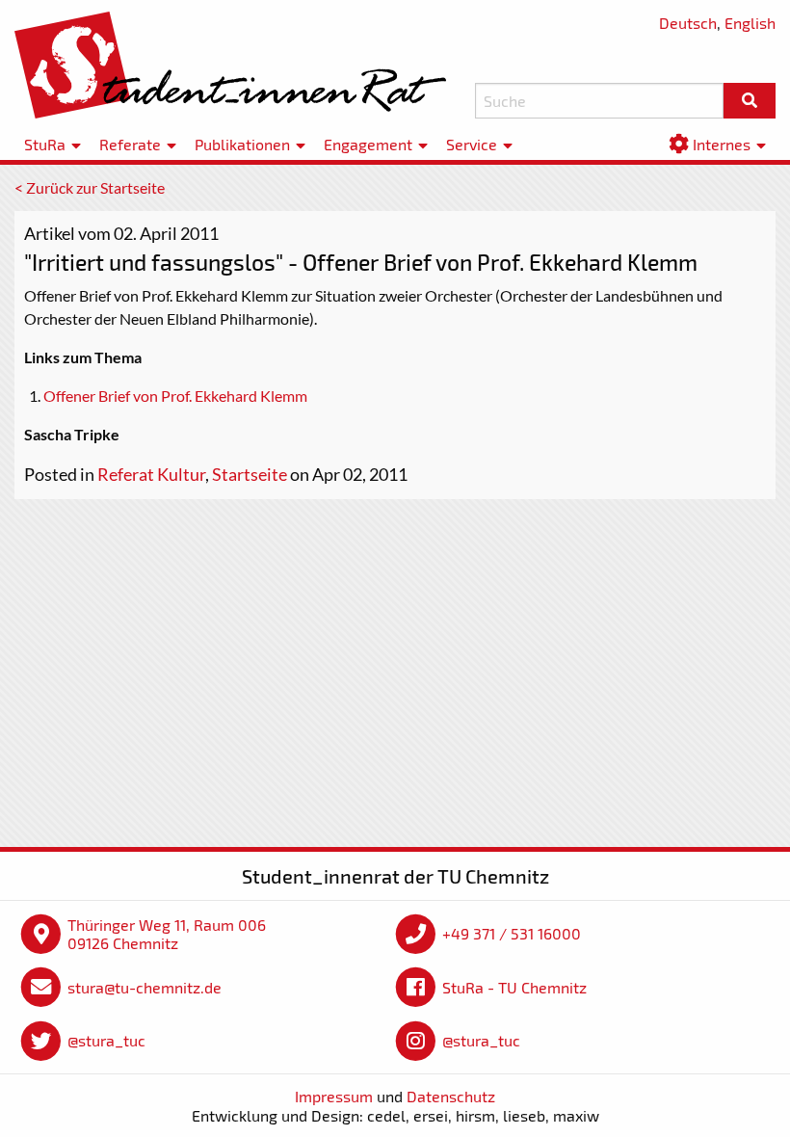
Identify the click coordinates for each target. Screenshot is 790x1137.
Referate (130, 144)
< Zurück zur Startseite (89, 187)
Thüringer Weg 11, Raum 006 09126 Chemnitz (166, 934)
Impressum (334, 1096)
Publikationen (242, 144)
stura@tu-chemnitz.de (144, 987)
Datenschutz (451, 1096)
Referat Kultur (151, 474)
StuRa (45, 144)
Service (471, 144)
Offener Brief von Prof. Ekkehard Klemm (175, 395)
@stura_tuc (106, 1040)
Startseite (249, 474)
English (750, 22)
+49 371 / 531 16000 (511, 933)
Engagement (368, 144)
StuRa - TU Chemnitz (514, 987)
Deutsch (688, 22)
